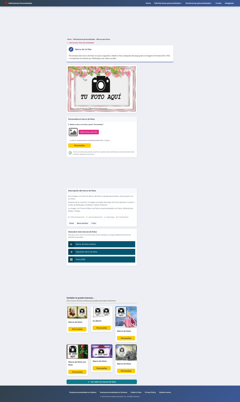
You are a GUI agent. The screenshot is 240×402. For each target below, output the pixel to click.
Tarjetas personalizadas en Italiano (82, 392)
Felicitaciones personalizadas (167, 3)
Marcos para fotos (103, 39)
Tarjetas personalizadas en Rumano (113, 392)
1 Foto (93, 223)
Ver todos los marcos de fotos (103, 382)
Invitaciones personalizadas (198, 3)
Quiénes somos (165, 392)
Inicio (148, 3)
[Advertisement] (120, 23)
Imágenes (229, 3)
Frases (219, 3)
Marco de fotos (82, 223)
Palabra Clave (136, 392)
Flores (71, 223)
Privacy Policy (150, 392)
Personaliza (77, 329)
